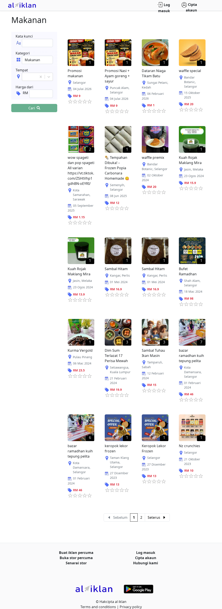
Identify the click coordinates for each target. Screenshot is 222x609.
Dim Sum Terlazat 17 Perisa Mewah (116, 355)
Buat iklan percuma (76, 552)
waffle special (190, 70)
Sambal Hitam (116, 268)
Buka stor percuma (76, 557)
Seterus (154, 517)
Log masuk (164, 7)
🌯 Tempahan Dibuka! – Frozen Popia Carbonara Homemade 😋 (117, 168)
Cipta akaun (191, 7)
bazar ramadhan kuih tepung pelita (191, 355)
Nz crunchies (189, 445)
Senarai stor (76, 563)
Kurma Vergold (80, 350)
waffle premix (153, 157)
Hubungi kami (145, 563)
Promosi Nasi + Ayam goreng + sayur (117, 76)
